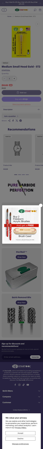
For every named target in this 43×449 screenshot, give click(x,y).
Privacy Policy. (21, 428)
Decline (20, 439)
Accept (20, 433)
